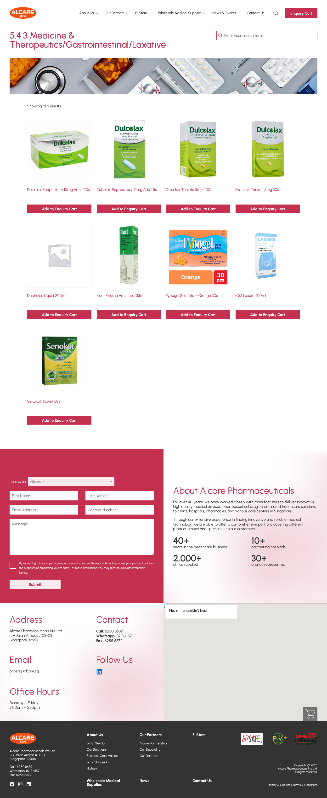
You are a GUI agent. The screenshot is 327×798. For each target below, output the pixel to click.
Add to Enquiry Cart (59, 208)
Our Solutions (97, 749)
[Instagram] (20, 784)
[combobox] (266, 35)
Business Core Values (102, 756)
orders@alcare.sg (24, 671)
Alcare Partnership (153, 743)
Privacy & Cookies (279, 785)
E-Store (141, 13)
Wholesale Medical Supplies (179, 13)
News (144, 780)
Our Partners (114, 13)
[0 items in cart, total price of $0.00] (310, 714)
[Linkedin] (28, 784)
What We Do (96, 743)
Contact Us (255, 13)
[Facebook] (12, 784)
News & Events (224, 13)
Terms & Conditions (305, 785)
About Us (86, 13)
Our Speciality (150, 749)
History (92, 768)
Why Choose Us (98, 762)
